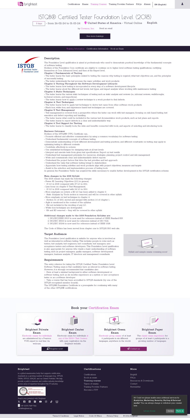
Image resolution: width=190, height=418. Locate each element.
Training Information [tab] (75, 49)
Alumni (147, 4)
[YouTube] (40, 402)
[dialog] (159, 405)
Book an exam (90, 377)
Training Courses (99, 4)
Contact (133, 384)
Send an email (105, 28)
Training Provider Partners (121, 4)
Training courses (92, 381)
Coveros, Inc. (87, 28)
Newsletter (135, 387)
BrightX (133, 374)
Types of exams (91, 384)
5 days (39, 23)
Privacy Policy (112, 416)
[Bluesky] (57, 402)
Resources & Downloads (142, 381)
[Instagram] (46, 402)
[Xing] (35, 402)
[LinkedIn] (29, 402)
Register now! (56, 349)
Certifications (74, 4)
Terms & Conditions (61, 416)
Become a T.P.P (91, 390)
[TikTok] (51, 402)
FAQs (139, 4)
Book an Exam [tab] (117, 49)
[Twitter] (19, 402)
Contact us (134, 349)
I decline (170, 411)
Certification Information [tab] (97, 49)
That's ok (179, 411)
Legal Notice (79, 416)
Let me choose (149, 411)
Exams (85, 4)
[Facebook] (24, 402)
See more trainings (95, 36)
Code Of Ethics (95, 416)
